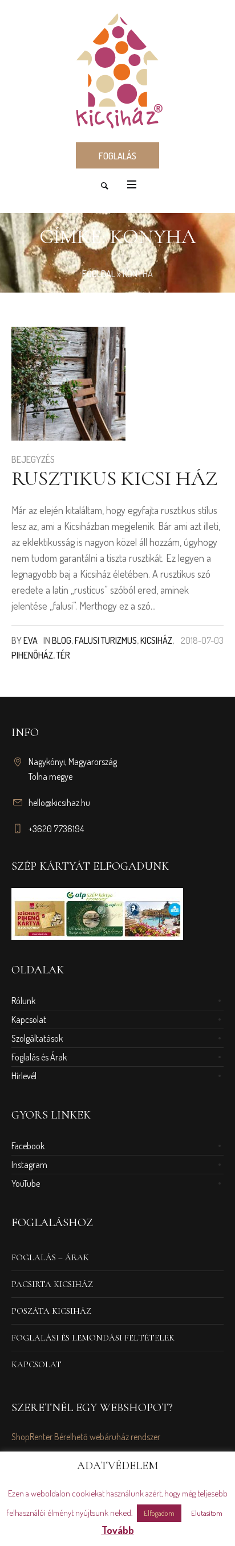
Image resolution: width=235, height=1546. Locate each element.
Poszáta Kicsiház (51, 1311)
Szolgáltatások (37, 1038)
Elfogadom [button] (159, 1513)
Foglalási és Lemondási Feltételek (93, 1338)
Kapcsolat (28, 1019)
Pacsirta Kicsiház (52, 1284)
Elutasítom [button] (206, 1513)
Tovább (118, 1530)
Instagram (29, 1164)
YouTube (25, 1183)
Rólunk (23, 1000)
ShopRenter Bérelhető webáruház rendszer (85, 1436)
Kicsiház (156, 640)
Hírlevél (24, 1076)
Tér (63, 655)
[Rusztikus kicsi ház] (68, 384)
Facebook (27, 1146)
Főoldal (98, 273)
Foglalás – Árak (50, 1257)
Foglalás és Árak (39, 1057)
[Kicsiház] (117, 70)
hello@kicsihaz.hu (59, 802)
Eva (30, 640)
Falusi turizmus (106, 640)
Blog (61, 640)
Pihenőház (32, 655)
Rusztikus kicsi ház (114, 478)
